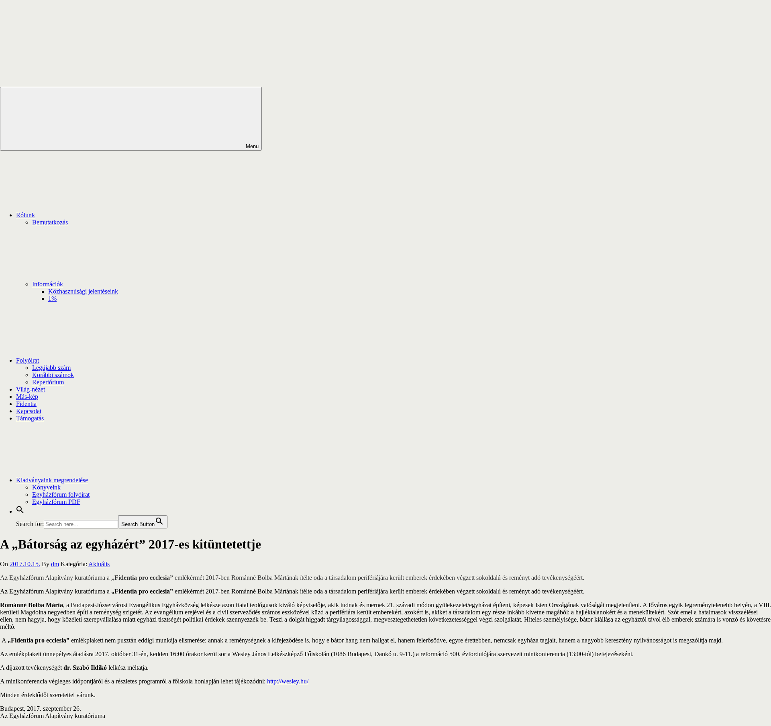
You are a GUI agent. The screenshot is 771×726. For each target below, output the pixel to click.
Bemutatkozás (50, 222)
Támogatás (30, 418)
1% (52, 298)
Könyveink (46, 487)
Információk (47, 284)
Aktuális (99, 564)
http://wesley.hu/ (287, 681)
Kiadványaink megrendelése (52, 480)
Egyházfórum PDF (56, 501)
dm (55, 564)
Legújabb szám (51, 367)
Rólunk (25, 215)
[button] (20, 511)
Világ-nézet (30, 389)
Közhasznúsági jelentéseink (83, 291)
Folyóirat (27, 360)
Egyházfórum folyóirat (61, 494)
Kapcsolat (28, 411)
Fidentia (26, 403)
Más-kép (27, 396)
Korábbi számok (53, 374)
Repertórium (48, 382)
